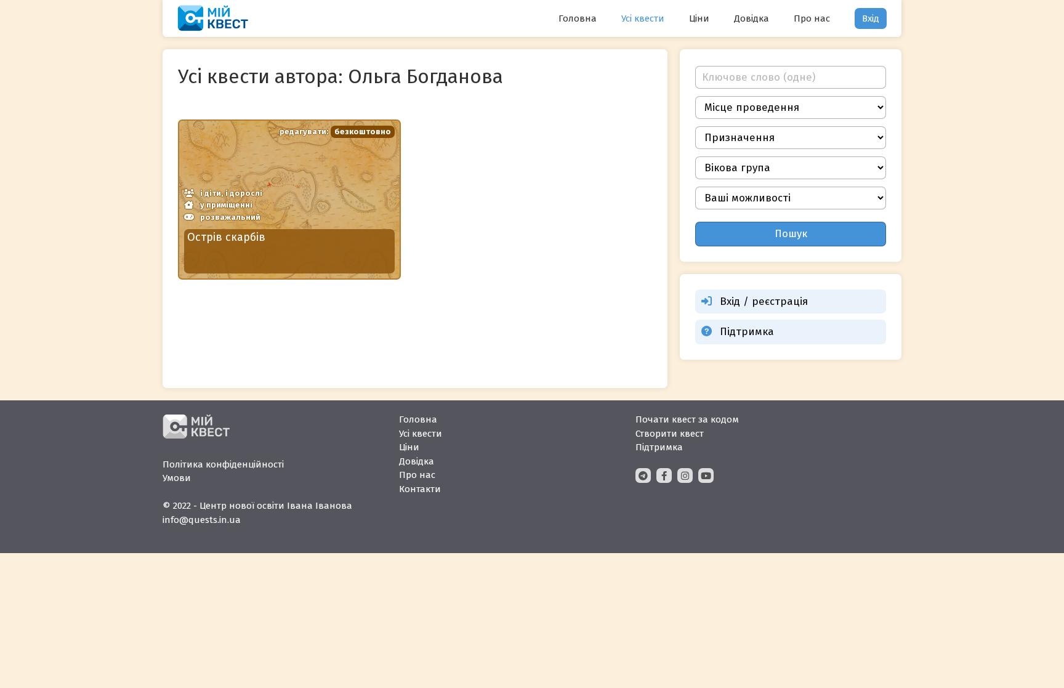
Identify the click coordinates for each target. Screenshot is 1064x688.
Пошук (791, 233)
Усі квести (642, 18)
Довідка (751, 18)
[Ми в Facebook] (664, 475)
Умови (177, 478)
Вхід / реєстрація (764, 301)
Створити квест (669, 433)
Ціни (699, 18)
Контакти (420, 489)
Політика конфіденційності (223, 464)
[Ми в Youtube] (706, 475)
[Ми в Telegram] (643, 475)
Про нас (812, 18)
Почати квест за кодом (687, 419)
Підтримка (747, 331)
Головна (577, 18)
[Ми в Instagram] (685, 475)
